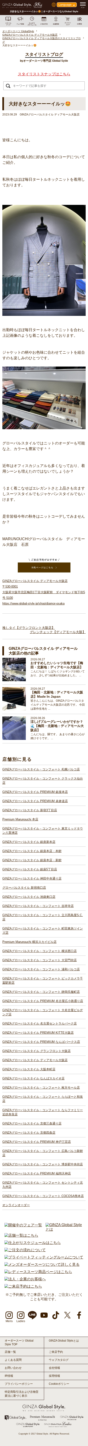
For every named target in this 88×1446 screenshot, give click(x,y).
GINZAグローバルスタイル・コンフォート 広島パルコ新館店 (42, 1153)
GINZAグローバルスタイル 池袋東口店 (28, 897)
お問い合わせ (13, 1367)
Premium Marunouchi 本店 (20, 819)
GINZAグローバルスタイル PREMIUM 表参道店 (35, 801)
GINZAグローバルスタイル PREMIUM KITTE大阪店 (38, 1032)
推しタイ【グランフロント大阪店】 (28, 628)
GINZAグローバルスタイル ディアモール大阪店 (35, 1060)
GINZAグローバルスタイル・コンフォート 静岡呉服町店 (41, 992)
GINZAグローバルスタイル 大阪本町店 (28, 1069)
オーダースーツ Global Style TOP (19, 1342)
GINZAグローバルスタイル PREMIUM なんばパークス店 (41, 1042)
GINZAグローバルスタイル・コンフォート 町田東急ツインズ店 (42, 930)
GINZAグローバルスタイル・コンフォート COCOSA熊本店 (43, 1196)
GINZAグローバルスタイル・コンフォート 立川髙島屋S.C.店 (42, 917)
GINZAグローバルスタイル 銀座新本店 (28, 842)
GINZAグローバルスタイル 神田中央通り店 (31, 878)
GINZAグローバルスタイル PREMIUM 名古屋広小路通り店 (42, 1001)
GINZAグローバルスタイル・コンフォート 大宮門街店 (39, 960)
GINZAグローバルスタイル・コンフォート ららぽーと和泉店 (42, 1099)
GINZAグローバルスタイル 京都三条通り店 (31, 1123)
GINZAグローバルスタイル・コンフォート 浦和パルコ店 (41, 969)
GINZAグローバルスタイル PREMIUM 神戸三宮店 (36, 1142)
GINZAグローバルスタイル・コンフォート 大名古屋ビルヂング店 (42, 1012)
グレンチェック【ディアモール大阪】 (58, 632)
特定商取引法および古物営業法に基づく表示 (21, 1393)
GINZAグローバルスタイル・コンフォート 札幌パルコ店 (41, 769)
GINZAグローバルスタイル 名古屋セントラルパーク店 (39, 1023)
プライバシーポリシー (19, 1383)
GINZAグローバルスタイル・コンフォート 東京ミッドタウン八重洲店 (42, 830)
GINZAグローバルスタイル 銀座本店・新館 (31, 860)
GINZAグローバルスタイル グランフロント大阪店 (36, 1051)
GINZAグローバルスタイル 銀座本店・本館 (31, 851)
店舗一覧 (10, 1352)
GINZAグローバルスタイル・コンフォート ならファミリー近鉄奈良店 (42, 1112)
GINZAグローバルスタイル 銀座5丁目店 (29, 869)
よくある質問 (13, 1360)
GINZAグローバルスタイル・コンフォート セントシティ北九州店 (42, 1185)
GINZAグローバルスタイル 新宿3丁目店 (29, 810)
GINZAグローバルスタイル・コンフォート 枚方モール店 (41, 1087)
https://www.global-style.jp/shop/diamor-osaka (33, 603)
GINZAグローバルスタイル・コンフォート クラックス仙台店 (42, 780)
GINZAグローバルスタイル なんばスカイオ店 (33, 1078)
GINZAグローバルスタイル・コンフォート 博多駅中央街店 (42, 1164)
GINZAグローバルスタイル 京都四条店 (28, 1132)
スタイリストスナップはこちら (44, 74)
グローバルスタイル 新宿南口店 (24, 887)
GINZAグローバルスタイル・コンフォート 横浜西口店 (39, 951)
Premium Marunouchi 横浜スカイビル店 (29, 942)
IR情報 (9, 1375)
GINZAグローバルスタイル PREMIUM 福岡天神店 (36, 1173)
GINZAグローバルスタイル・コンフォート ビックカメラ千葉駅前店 (42, 980)
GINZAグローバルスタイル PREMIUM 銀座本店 (35, 792)
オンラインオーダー (16, 1205)
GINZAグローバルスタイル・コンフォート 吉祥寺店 (38, 906)
